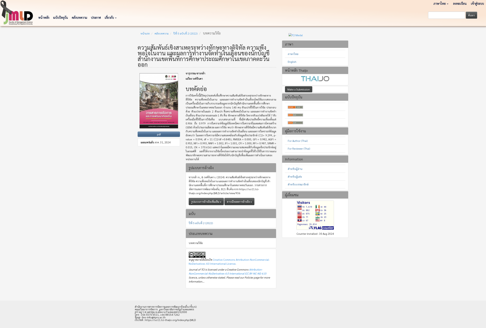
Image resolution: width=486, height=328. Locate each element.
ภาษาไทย (293, 54)
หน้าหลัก (43, 18)
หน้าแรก (145, 33)
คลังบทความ (79, 18)
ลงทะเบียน (460, 3)
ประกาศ (96, 18)
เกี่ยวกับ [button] (110, 18)
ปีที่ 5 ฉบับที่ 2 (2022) (185, 33)
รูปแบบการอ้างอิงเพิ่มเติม (205, 201)
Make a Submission (298, 89)
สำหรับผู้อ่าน (295, 168)
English (292, 61)
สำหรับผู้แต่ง (295, 176)
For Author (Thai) (298, 140)
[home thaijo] (315, 78)
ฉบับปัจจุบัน (60, 18)
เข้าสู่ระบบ (477, 3)
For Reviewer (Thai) (299, 148)
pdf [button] (159, 134)
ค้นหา (471, 15)
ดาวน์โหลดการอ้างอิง (238, 201)
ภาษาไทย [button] (440, 3)
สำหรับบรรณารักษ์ (298, 184)
